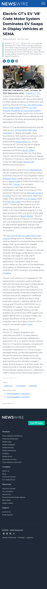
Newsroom (6, 494)
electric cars (8, 386)
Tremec (16, 184)
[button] (43, 3)
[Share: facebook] (4, 61)
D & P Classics (30, 199)
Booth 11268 (14, 181)
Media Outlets (7, 503)
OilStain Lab (28, 162)
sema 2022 (33, 386)
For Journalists (7, 491)
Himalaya (7, 273)
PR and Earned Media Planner (13, 497)
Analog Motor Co (23, 142)
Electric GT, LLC (33, 93)
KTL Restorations (34, 170)
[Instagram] (13, 533)
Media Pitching (8, 447)
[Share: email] (16, 61)
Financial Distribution (10, 439)
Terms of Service (9, 538)
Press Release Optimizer (11, 462)
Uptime (30, 538)
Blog (4, 474)
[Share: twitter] (8, 61)
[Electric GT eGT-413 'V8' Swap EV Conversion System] (23, 88)
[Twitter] (7, 533)
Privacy (21, 538)
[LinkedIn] (10, 533)
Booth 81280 (27, 216)
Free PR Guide (36, 423)
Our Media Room (8, 480)
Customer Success (9, 459)
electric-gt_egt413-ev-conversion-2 (18, 394)
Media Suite (6, 442)
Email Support (7, 515)
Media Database (8, 445)
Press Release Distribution (12, 436)
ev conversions (21, 386)
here (30, 324)
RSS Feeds (6, 500)
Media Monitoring (9, 450)
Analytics (5, 453)
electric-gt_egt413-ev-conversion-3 (18, 397)
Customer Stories (9, 477)
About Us (5, 471)
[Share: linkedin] (12, 61)
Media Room (7, 456)
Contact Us (6, 512)
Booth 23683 (28, 150)
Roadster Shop (9, 179)
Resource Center (8, 488)
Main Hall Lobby (13, 202)
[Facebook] (3, 533)
